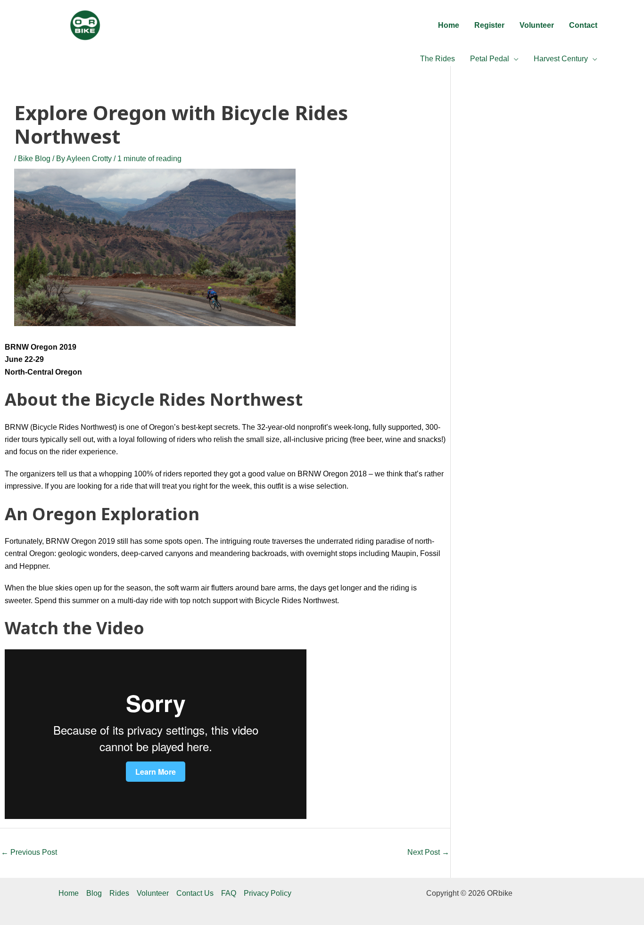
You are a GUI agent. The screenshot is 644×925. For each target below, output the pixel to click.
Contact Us (195, 893)
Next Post (428, 852)
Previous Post (29, 852)
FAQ (228, 893)
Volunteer (153, 893)
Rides (119, 893)
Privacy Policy (267, 893)
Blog (94, 893)
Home (68, 893)
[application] (514, 59)
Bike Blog (34, 159)
